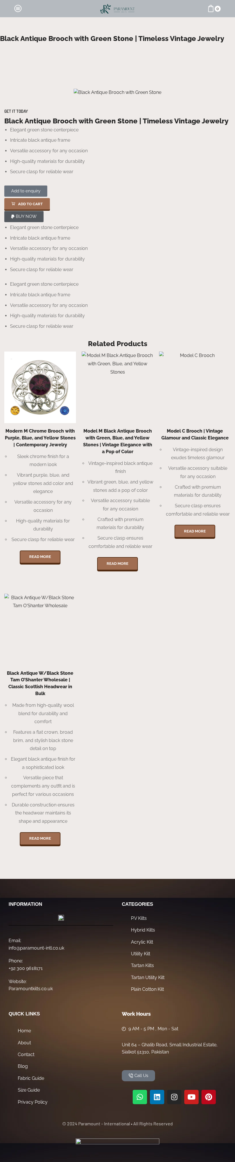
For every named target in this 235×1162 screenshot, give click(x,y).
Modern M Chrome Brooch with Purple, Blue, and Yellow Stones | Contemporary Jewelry (40, 437)
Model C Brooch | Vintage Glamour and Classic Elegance (195, 434)
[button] (27, 204)
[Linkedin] (157, 1097)
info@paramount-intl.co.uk (36, 948)
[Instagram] (174, 1097)
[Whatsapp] (140, 1097)
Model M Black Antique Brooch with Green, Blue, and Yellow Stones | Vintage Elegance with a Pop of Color (117, 441)
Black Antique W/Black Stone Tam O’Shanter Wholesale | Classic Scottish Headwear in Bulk (40, 683)
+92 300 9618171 (26, 968)
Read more (40, 557)
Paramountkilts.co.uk (31, 988)
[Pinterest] (208, 1097)
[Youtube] (191, 1097)
